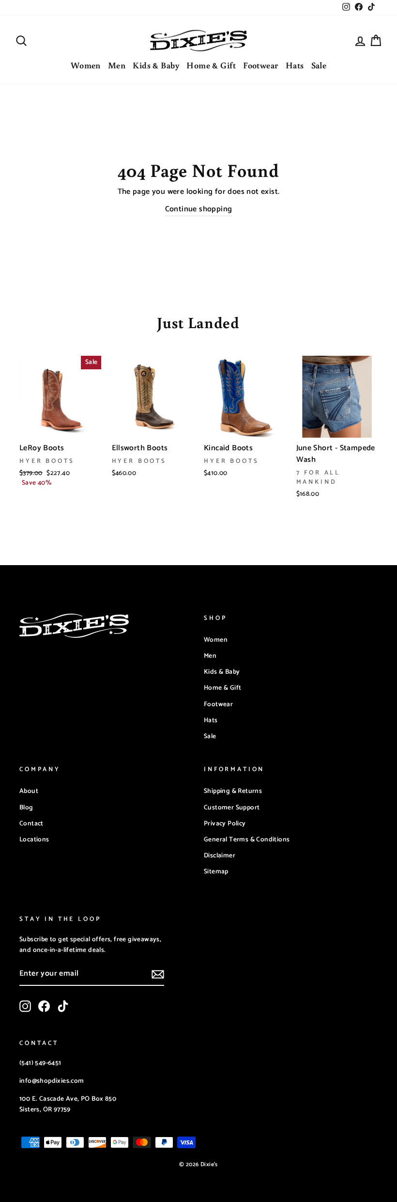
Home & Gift (211, 65)
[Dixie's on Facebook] (44, 1006)
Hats (295, 65)
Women (86, 65)
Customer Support (232, 807)
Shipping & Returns (233, 791)
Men (116, 65)
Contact (31, 823)
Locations (34, 839)
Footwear (260, 65)
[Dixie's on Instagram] (25, 1006)
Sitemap (216, 871)
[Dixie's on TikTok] (63, 1006)
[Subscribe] (158, 974)
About (28, 791)
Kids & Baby (156, 65)
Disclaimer (219, 855)
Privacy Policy (225, 823)
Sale (319, 65)
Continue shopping (198, 209)
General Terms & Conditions (247, 839)
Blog (26, 807)
